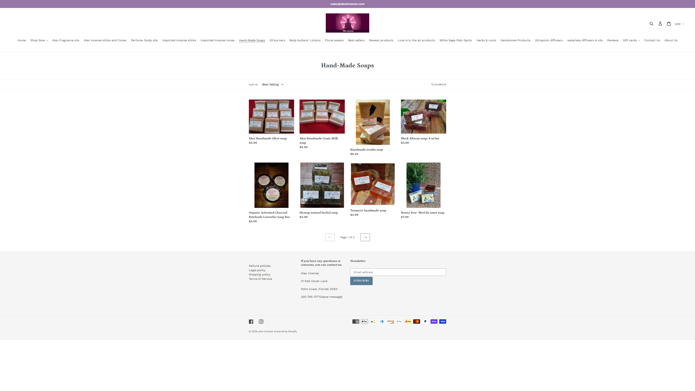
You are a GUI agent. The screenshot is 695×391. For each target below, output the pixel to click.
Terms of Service (260, 279)
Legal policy (257, 270)
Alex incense (265, 331)
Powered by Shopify (285, 331)
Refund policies (260, 266)
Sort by (253, 84)
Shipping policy (259, 274)
